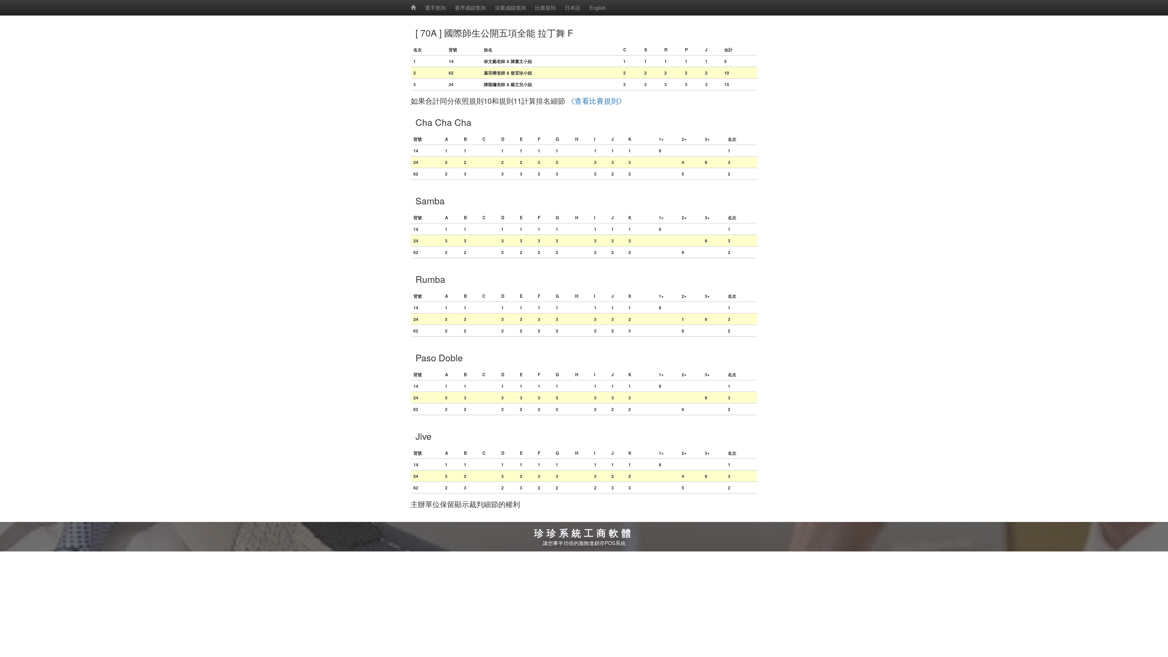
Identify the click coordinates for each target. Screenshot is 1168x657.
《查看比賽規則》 (596, 100)
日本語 (572, 7)
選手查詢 (435, 7)
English (597, 7)
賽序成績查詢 (470, 7)
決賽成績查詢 (510, 7)
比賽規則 (545, 7)
